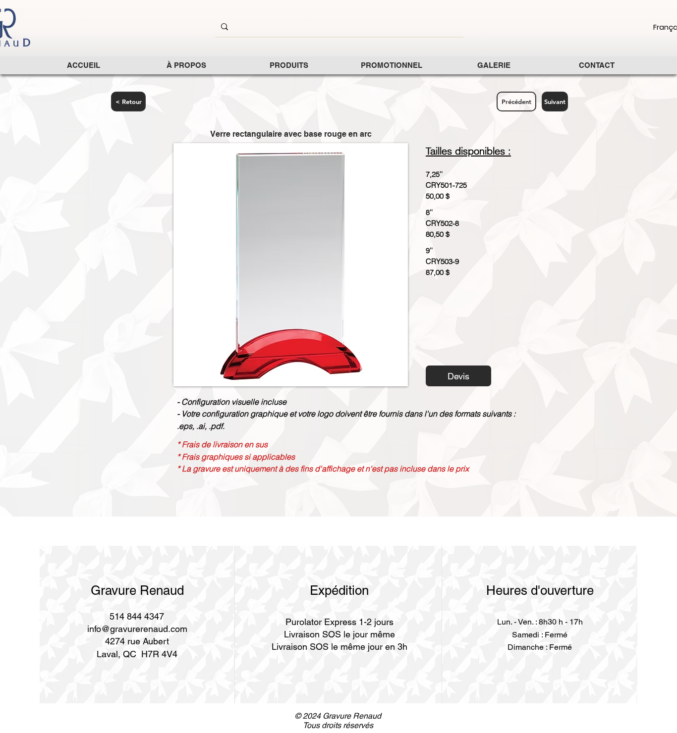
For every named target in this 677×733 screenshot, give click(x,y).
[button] (288, 65)
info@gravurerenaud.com (137, 629)
